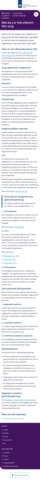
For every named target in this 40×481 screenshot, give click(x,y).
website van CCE (21, 191)
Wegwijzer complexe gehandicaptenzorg (20, 400)
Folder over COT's (9, 259)
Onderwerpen (18, 13)
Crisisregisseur (19, 227)
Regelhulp (6, 13)
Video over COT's (11, 263)
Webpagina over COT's (11, 256)
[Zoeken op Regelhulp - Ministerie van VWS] (36, 14)
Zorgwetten (6, 16)
